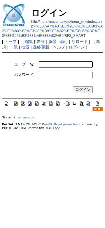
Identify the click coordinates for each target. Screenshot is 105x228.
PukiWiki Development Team (61, 124)
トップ (10, 41)
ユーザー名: (24, 64)
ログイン (77, 47)
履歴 (52, 41)
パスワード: (24, 74)
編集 (29, 41)
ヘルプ (59, 47)
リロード (79, 41)
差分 (40, 41)
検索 (25, 47)
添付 (64, 41)
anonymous (26, 117)
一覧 (14, 47)
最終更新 (41, 47)
